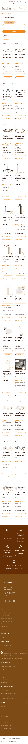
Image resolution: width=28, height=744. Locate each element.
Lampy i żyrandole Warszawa (8, 666)
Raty (2, 629)
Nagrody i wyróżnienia (6, 712)
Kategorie (14, 31)
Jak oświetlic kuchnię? (6, 648)
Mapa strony (4, 637)
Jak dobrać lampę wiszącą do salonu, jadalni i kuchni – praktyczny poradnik (14, 654)
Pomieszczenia (8, 13)
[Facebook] (5, 601)
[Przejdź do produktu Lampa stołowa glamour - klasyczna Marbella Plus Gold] (7, 364)
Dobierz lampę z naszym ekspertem (9, 650)
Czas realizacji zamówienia (7, 698)
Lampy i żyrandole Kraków (7, 669)
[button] (26, 3)
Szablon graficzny (8, 741)
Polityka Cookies (5, 722)
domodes (2, 13)
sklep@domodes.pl (8, 595)
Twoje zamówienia (5, 677)
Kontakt (3, 706)
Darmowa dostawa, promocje (8, 693)
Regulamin (3, 720)
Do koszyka (8, 115)
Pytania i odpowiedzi (6, 624)
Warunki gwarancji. (5, 613)
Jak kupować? (4, 626)
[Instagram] (9, 601)
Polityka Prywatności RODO (8, 725)
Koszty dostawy (5, 696)
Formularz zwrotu (5, 615)
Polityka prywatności (6, 728)
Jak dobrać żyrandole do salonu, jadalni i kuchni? (13, 658)
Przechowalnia (4, 682)
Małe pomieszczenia (6, 645)
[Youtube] (14, 601)
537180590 (10, 593)
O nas (2, 709)
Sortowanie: (4, 35)
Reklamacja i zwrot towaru (7, 618)
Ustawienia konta (5, 679)
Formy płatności (5, 690)
